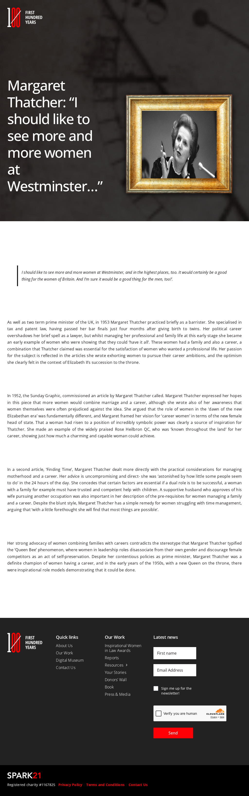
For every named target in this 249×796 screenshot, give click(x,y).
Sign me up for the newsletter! (176, 690)
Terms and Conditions (105, 784)
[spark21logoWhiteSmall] (23, 774)
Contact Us (138, 784)
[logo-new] (24, 9)
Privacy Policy (70, 784)
